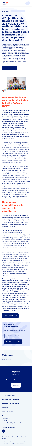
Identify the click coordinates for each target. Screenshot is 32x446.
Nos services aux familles (11, 404)
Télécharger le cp (10, 315)
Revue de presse (8, 412)
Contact (16, 385)
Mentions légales (6, 443)
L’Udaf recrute (6, 418)
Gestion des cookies (21, 442)
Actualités (5, 408)
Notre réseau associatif (10, 399)
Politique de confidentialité (9, 442)
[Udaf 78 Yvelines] (5, 3)
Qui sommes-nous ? (9, 395)
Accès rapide (6, 416)
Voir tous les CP (9, 68)
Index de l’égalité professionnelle (11, 423)
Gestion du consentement (18, 443)
